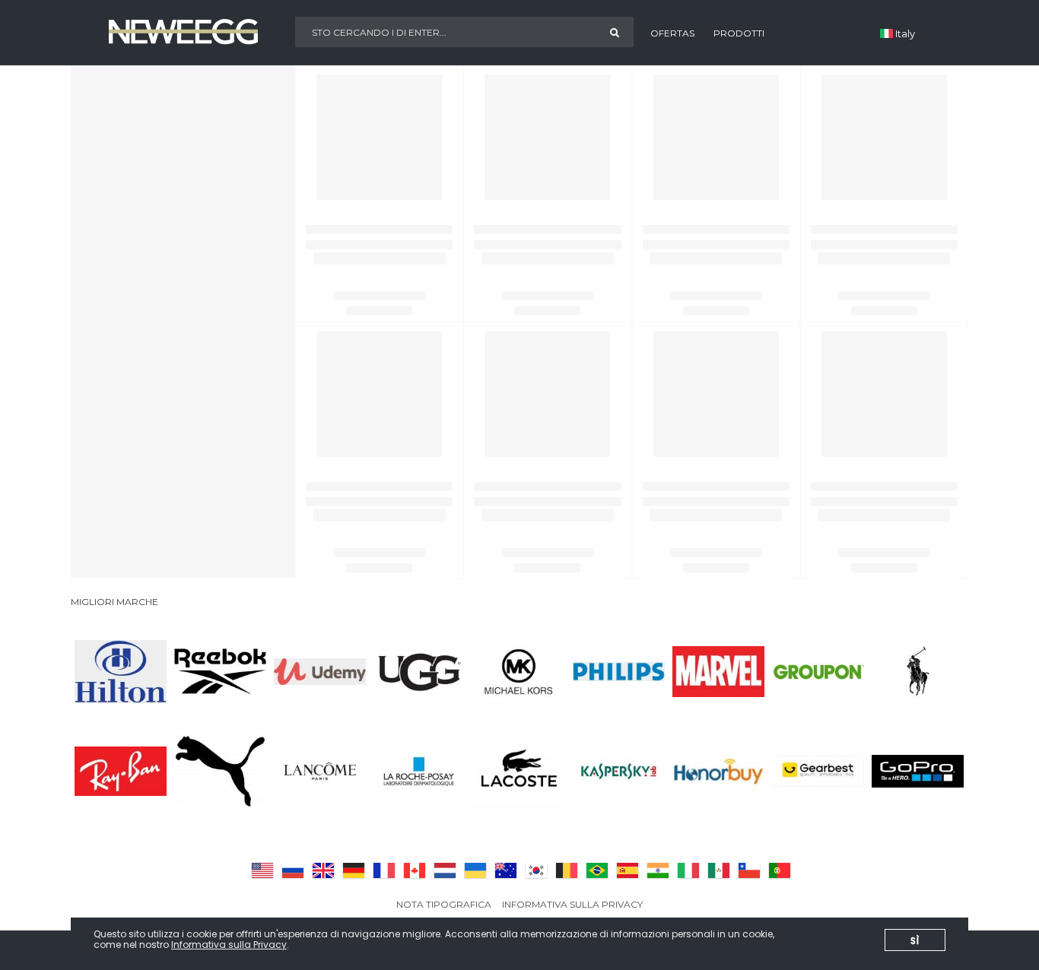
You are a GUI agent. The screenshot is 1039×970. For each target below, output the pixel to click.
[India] (656, 870)
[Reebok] (220, 671)
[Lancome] (320, 771)
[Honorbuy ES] (718, 771)
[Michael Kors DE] (519, 671)
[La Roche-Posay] (419, 771)
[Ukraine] (474, 870)
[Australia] (504, 870)
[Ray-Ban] (120, 771)
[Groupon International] (818, 671)
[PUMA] (220, 771)
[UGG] (419, 671)
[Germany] (352, 870)
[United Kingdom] (322, 870)
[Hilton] (120, 671)
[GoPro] (918, 771)
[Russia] (291, 870)
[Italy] (687, 870)
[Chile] (747, 870)
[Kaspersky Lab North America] (619, 771)
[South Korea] (535, 870)
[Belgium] (565, 870)
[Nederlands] (443, 870)
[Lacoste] (519, 771)
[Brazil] (595, 870)
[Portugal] (778, 870)
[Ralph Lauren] (918, 671)
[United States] (261, 870)
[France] (382, 870)
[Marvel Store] (718, 671)
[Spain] (626, 870)
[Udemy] (320, 671)
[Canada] (413, 870)
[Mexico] (717, 870)
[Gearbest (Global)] (818, 771)
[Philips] (619, 671)
